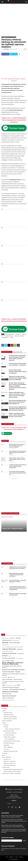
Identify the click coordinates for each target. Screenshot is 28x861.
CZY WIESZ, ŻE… (7, 759)
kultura (7, 660)
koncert (5, 655)
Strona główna (4, 35)
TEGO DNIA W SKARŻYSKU (10, 765)
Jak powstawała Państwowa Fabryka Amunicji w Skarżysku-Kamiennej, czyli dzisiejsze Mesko (18, 588)
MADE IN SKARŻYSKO (7, 720)
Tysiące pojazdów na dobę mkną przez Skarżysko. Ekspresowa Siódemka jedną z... (18, 452)
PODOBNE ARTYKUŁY (6, 352)
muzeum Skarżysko (8, 671)
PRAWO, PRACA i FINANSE (9, 737)
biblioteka (18, 638)
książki (3, 660)
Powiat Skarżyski (17, 679)
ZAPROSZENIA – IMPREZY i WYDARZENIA (11, 773)
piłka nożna (10, 677)
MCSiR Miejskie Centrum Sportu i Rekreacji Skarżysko (11, 666)
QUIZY (3, 755)
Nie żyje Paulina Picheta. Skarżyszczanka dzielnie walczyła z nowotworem (17, 371)
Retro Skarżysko (9, 685)
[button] (26, 2)
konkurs (9, 655)
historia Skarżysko (14, 642)
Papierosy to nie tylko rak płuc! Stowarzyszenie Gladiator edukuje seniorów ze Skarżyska (18, 378)
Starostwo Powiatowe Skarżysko (10, 687)
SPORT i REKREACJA (8, 747)
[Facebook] (8, 807)
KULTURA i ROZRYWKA (4, 410)
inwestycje (19, 649)
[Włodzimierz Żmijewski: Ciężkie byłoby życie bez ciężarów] (4, 595)
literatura (12, 660)
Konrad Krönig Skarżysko (8, 658)
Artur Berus (12, 638)
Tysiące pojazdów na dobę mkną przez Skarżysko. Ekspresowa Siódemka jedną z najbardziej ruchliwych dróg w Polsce (13, 821)
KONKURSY (4, 708)
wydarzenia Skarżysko (10, 691)
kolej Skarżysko (20, 653)
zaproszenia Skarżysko (9, 695)
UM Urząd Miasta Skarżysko (17, 689)
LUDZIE (3, 373)
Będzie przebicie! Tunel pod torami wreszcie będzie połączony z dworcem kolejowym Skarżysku (12, 816)
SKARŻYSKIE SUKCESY (8, 714)
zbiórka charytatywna (8, 698)
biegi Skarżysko (16, 640)
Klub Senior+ (18, 334)
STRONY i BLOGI (6, 767)
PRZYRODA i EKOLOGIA (9, 743)
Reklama (20, 857)
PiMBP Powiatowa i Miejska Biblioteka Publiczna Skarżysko (13, 674)
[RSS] (15, 807)
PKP (14, 677)
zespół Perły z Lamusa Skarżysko (8, 700)
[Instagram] (12, 807)
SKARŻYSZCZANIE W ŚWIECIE (10, 718)
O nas (7, 857)
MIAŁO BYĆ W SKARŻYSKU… (10, 761)
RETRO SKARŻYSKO (6, 757)
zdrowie (11, 337)
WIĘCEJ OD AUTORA (17, 352)
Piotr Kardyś (4, 677)
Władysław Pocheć (5, 337)
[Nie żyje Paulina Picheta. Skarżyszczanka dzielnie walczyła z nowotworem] (4, 371)
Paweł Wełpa (6, 49)
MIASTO (9, 35)
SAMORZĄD (6, 745)
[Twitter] (19, 807)
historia (5, 642)
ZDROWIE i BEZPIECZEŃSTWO (11, 37)
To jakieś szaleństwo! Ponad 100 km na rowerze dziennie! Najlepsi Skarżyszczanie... (18, 466)
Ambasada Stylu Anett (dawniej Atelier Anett (13, 769)
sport (18, 685)
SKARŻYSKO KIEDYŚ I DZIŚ (9, 763)
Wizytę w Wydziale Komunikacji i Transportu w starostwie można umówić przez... (16, 575)
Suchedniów (5, 689)
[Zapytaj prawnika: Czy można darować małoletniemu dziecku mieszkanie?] (4, 568)
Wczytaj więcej (13, 478)
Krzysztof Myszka (19, 658)
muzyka (17, 671)
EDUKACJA (6, 724)
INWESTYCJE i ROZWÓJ (9, 731)
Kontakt (16, 857)
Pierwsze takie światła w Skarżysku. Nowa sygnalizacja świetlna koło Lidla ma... (17, 473)
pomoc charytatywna (7, 679)
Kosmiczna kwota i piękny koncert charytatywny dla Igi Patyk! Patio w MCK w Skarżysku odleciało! (18, 408)
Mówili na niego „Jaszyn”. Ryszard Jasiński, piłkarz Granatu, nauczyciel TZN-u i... (17, 459)
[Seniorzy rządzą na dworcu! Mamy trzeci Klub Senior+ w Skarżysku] (4, 365)
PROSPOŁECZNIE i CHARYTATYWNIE (5, 417)
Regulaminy (11, 857)
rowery (14, 685)
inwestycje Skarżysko (9, 653)
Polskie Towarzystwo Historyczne (12, 729)
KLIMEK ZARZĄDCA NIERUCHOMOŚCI (12, 771)
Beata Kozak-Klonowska (9, 334)
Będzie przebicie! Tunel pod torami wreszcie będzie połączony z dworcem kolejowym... (17, 446)
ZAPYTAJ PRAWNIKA (9, 739)
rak (2, 335)
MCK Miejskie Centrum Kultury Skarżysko (12, 663)
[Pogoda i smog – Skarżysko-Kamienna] (14, 524)
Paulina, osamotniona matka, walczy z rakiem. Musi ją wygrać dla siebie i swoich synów (17, 415)
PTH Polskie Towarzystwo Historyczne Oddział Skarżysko (12, 682)
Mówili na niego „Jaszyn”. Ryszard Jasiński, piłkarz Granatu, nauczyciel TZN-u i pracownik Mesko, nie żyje (12, 826)
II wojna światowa (5, 644)
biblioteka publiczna (7, 640)
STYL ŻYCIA (4, 366)
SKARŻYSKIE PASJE (8, 712)
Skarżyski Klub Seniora (9, 335)
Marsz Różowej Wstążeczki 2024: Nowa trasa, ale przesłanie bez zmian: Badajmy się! (17, 402)
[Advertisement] (14, 19)
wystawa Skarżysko (6, 693)
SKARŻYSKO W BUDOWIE (10, 733)
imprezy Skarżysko (9, 649)
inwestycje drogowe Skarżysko (7, 651)
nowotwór (24, 334)
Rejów (3, 685)
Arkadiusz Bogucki (5, 638)
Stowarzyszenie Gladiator (19, 335)
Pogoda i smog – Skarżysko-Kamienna (13, 528)
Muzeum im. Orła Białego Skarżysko (13, 669)
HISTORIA (6, 727)
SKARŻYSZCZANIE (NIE (9, 716)
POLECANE (4, 753)
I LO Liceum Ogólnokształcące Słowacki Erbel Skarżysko (12, 646)
